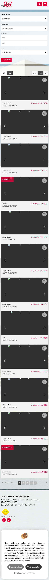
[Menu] (45, 4)
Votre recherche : (6, 14)
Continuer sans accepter (24, 573)
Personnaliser (15, 567)
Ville (2, 48)
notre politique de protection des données (24, 559)
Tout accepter (33, 567)
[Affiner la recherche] (39, 4)
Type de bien (4, 24)
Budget (3, 33)
